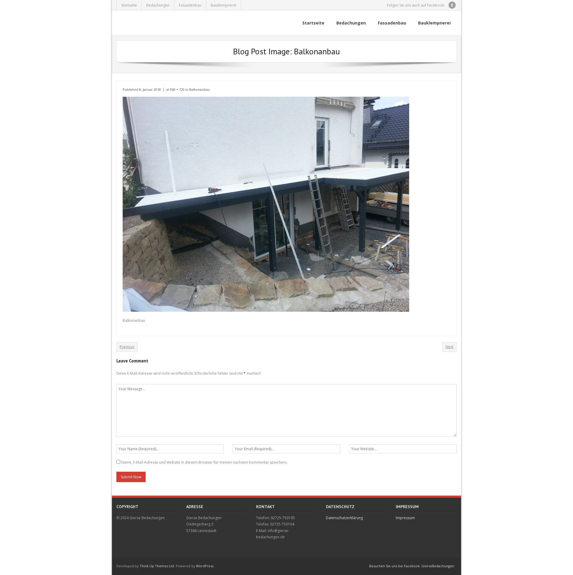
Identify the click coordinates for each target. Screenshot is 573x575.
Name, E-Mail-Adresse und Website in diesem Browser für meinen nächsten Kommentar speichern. (204, 462)
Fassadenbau (190, 5)
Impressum (405, 517)
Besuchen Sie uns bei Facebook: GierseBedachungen (411, 566)
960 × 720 (177, 89)
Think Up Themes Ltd (157, 566)
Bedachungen (158, 5)
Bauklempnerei (223, 5)
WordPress (204, 566)
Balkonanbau (199, 89)
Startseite (129, 5)
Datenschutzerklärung (344, 517)
